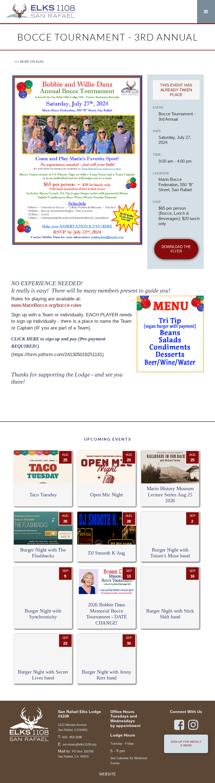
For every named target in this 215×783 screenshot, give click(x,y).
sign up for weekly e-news (186, 743)
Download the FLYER (176, 249)
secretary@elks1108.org (79, 744)
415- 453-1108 (72, 737)
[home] (41, 11)
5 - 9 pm (117, 751)
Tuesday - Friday (122, 743)
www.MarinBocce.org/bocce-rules (46, 305)
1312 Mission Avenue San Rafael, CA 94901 (73, 727)
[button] (206, 11)
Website (107, 774)
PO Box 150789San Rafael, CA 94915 (76, 754)
